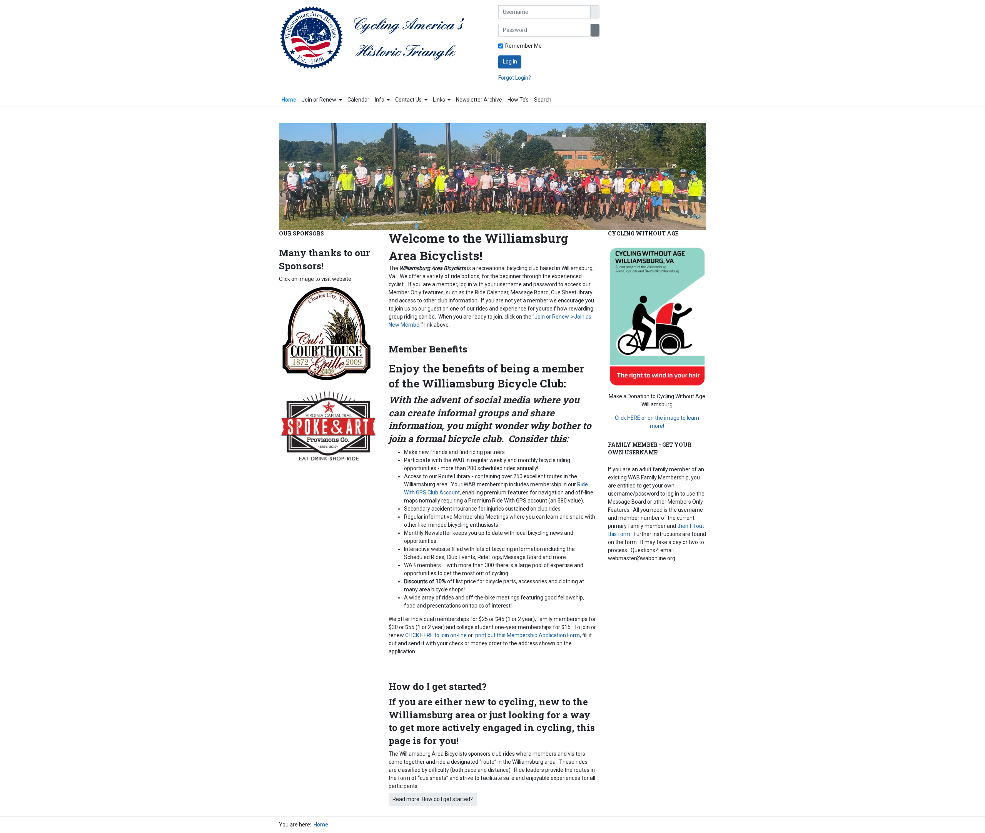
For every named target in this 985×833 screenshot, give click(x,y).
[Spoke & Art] (328, 429)
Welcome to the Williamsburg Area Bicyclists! (478, 247)
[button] (322, 100)
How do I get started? (438, 686)
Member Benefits (428, 348)
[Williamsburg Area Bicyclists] (376, 37)
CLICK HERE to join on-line (436, 635)
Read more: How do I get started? (432, 799)
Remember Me (523, 46)
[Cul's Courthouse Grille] (326, 331)
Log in (510, 61)
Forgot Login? (514, 78)
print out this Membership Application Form (527, 635)
